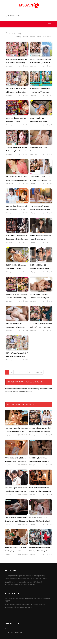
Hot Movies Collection (20, 404)
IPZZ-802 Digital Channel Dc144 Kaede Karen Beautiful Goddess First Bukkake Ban (16, 521)
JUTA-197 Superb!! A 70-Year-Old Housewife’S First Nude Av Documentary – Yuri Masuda (16, 92)
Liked (39, 36)
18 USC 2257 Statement (13, 632)
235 (30, 372)
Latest (25, 36)
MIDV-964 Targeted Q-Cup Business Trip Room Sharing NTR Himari (40, 521)
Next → (39, 372)
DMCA (7, 628)
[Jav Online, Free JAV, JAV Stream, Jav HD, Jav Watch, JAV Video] (28, 5)
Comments (47, 36)
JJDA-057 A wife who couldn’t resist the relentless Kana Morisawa (16, 180)
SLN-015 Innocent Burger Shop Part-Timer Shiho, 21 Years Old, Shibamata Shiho (40, 62)
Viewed (32, 36)
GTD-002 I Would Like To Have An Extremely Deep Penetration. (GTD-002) (17, 150)
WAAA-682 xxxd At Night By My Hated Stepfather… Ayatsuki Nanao (15, 461)
